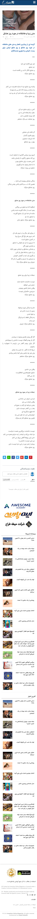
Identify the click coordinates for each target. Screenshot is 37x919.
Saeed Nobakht (23, 915)
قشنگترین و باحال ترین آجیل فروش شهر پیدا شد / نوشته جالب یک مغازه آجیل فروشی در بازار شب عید (24, 644)
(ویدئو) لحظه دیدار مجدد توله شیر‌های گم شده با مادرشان (25, 653)
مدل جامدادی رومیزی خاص (26, 621)
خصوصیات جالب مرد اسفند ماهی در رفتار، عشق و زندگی (24, 684)
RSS (34, 908)
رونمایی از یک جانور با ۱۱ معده (25, 600)
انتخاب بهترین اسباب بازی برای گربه (24, 611)
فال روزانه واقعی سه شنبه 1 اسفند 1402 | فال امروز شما (25, 674)
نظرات (6, 37)
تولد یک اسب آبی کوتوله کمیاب (25, 580)
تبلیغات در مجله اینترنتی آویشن (28, 905)
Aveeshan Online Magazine (15, 914)
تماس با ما (15, 905)
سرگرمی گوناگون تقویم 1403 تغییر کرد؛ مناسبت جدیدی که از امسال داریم (24, 664)
